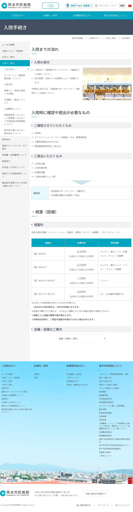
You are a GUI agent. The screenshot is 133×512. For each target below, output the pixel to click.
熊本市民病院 (77, 38)
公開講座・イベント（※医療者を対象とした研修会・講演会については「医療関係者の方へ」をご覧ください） (114, 426)
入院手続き (9, 69)
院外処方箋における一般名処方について (14, 132)
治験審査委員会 (105, 432)
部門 (36, 377)
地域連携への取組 (73, 374)
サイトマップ (103, 505)
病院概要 (102, 391)
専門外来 (6, 139)
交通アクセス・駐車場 (12, 50)
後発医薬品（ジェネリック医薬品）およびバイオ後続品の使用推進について (14, 119)
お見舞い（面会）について (14, 101)
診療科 (36, 374)
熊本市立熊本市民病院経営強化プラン (114, 445)
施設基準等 (103, 395)
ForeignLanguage (50, 5)
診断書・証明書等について (14, 154)
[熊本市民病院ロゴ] (16, 7)
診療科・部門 (50, 15)
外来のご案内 (8, 57)
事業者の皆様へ (105, 452)
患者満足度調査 (105, 412)
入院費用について (12, 108)
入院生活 (8, 84)
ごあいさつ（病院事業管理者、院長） (114, 374)
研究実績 (102, 419)
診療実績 (102, 416)
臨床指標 (102, 409)
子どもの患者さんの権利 (109, 388)
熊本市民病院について (115, 15)
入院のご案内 (110, 38)
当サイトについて (122, 505)
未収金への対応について (13, 167)
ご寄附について (105, 455)
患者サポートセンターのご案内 (14, 147)
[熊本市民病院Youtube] (129, 5)
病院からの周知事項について (14, 175)
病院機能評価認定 (106, 402)
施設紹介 (6, 161)
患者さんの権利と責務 (108, 384)
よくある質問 (8, 44)
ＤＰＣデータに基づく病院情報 (111, 405)
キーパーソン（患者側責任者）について (14, 77)
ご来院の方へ (18, 15)
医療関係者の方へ (82, 15)
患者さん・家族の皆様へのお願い (14, 92)
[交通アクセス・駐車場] (79, 6)
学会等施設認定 (105, 398)
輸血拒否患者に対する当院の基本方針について (14, 184)
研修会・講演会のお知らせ (77, 384)
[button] (81, 338)
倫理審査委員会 (105, 435)
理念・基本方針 (105, 377)
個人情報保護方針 (84, 505)
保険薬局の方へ (72, 381)
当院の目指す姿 (105, 381)
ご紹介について (72, 377)
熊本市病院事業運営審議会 (110, 448)
